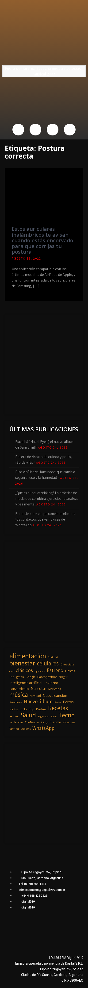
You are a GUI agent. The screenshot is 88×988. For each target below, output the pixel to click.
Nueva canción (55, 695)
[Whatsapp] (52, 129)
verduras (26, 729)
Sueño (53, 716)
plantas (13, 709)
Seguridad (43, 716)
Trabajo (44, 722)
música (18, 694)
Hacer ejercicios (47, 677)
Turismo (55, 722)
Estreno (55, 670)
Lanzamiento (19, 688)
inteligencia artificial (25, 682)
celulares (48, 663)
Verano (14, 729)
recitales (14, 716)
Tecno (67, 715)
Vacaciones (69, 722)
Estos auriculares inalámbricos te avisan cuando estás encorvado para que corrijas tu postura (42, 240)
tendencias (16, 722)
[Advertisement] (44, 364)
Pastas (57, 702)
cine (11, 671)
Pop (31, 709)
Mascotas (38, 688)
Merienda (54, 689)
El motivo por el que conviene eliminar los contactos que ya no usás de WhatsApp (46, 519)
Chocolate (67, 664)
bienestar (22, 663)
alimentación (27, 656)
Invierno (51, 682)
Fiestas (70, 670)
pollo (23, 709)
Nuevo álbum (38, 701)
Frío (11, 677)
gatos (20, 677)
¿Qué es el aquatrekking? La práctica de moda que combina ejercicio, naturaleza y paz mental (47, 498)
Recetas (58, 708)
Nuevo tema (15, 702)
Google (30, 676)
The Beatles (32, 722)
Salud (28, 715)
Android (53, 657)
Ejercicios (40, 671)
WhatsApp (43, 728)
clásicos (24, 670)
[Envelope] (70, 129)
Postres (41, 709)
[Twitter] (35, 129)
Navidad (35, 696)
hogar (63, 676)
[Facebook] (18, 129)
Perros (68, 701)
